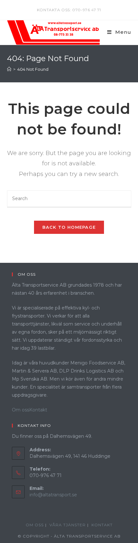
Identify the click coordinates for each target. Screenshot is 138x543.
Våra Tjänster (67, 524)
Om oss (20, 410)
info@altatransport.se (53, 495)
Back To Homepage (69, 227)
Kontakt (38, 410)
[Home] (9, 69)
